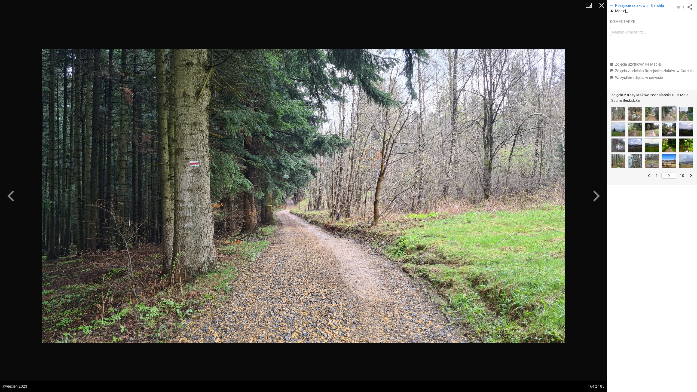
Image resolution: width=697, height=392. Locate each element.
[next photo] (596, 196)
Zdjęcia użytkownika (639, 64)
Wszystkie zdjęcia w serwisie (639, 77)
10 (682, 175)
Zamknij (601, 5)
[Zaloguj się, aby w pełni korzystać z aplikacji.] (679, 7)
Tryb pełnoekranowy (590, 5)
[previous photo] (11, 196)
